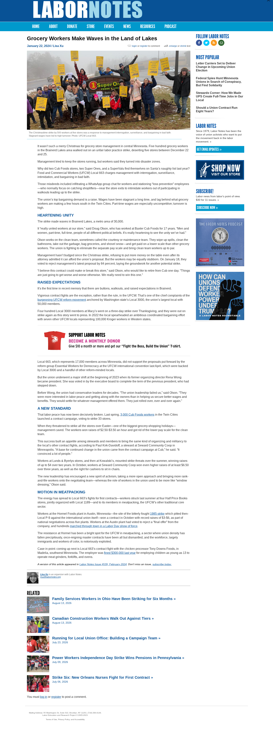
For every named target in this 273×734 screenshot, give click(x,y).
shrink (183, 46)
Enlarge (173, 46)
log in (43, 696)
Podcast (170, 26)
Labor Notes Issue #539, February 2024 (103, 564)
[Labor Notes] (87, 9)
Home (36, 26)
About (53, 26)
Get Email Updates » (209, 149)
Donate (72, 26)
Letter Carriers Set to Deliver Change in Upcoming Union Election (216, 67)
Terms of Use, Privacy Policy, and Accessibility (65, 719)
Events (109, 26)
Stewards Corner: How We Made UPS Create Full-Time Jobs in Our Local (219, 96)
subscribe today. (162, 564)
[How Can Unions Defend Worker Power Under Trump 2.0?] (220, 318)
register (144, 46)
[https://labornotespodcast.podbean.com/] (220, 264)
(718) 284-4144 (94, 713)
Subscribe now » (207, 207)
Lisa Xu (58, 45)
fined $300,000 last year (120, 552)
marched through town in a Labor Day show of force (103, 526)
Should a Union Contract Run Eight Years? (217, 109)
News (127, 26)
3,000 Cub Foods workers (137, 414)
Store (91, 26)
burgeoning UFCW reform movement (62, 299)
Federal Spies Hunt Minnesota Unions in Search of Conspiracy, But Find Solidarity (218, 82)
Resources (147, 26)
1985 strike (157, 513)
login (134, 46)
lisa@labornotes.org (50, 577)
